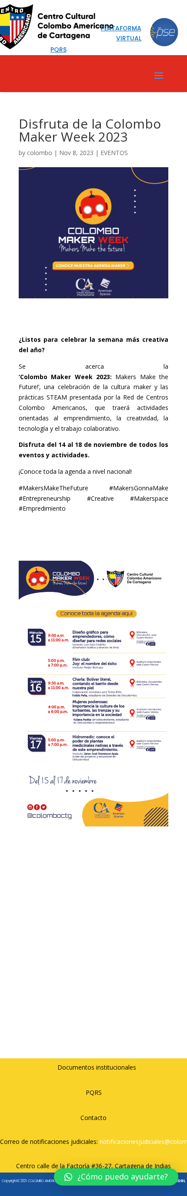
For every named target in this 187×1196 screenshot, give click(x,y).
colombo (39, 153)
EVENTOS (114, 153)
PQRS (94, 1092)
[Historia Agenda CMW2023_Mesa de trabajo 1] (93, 826)
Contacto (93, 1117)
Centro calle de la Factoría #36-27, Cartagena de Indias (93, 1166)
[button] (116, 1177)
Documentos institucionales (96, 1067)
